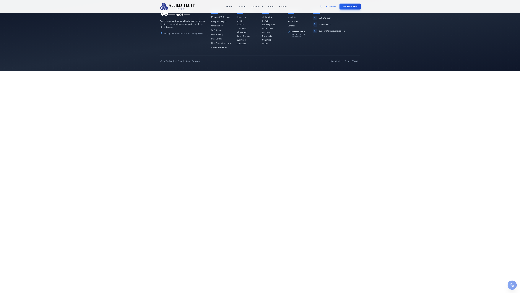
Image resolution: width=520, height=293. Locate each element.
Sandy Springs (243, 36)
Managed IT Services (220, 17)
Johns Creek (242, 32)
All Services (293, 21)
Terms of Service (352, 61)
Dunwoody (241, 43)
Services (241, 6)
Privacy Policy (335, 61)
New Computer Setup (221, 43)
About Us (292, 17)
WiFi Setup (216, 30)
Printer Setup (217, 34)
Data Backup (217, 38)
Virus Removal (217, 25)
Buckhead (241, 40)
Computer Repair (219, 21)
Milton (240, 21)
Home (229, 6)
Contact (283, 6)
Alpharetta (241, 17)
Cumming (241, 28)
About (271, 6)
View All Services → (220, 47)
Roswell (240, 24)
